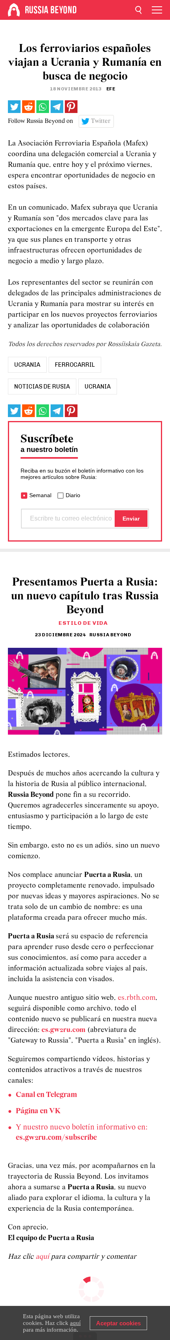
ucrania (27, 364)
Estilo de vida (83, 623)
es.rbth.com (136, 998)
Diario (73, 495)
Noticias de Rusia (42, 386)
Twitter (101, 121)
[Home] (14, 10)
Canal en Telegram (46, 1095)
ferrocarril (75, 364)
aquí (43, 1257)
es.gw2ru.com (63, 1030)
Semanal (40, 495)
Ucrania (98, 386)
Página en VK (38, 1111)
